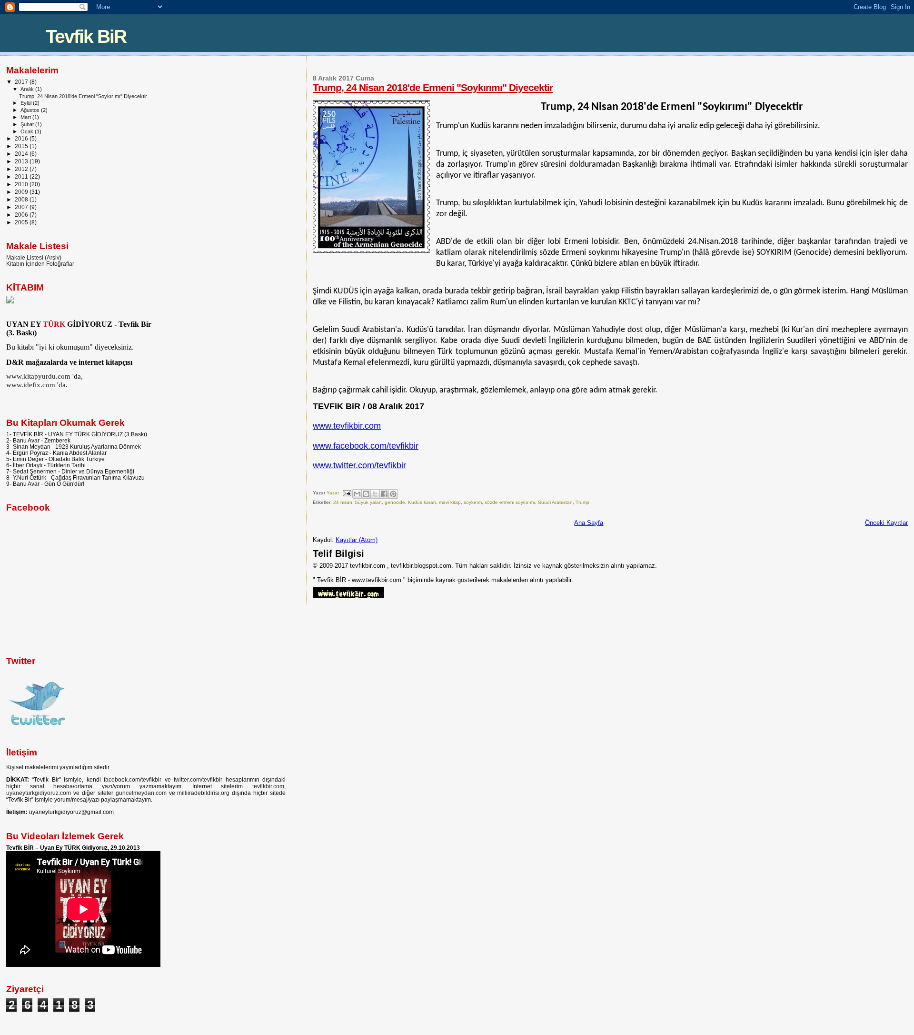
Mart (26, 117)
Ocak (27, 131)
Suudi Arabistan (555, 502)
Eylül (26, 103)
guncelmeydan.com (141, 793)
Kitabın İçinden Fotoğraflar (40, 264)
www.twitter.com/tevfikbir (359, 465)
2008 (22, 199)
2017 (22, 82)
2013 (22, 161)
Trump (582, 502)
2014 (22, 154)
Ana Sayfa (588, 522)
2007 (22, 207)
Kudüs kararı (422, 502)
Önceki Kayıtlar (886, 522)
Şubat (27, 124)
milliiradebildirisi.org (203, 793)
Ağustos (30, 110)
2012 (22, 169)
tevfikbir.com (268, 786)
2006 (22, 214)
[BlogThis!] (366, 494)
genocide (395, 502)
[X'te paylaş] (375, 494)
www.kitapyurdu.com (38, 376)
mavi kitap (450, 502)
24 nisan (342, 502)
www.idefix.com (30, 385)
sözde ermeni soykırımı (510, 502)
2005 (22, 222)
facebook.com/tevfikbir (132, 779)
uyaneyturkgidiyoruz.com (38, 793)
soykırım (473, 502)
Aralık (27, 89)
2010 (22, 184)
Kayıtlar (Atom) (357, 539)
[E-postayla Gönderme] (346, 492)
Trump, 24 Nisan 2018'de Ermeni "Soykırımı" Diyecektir (433, 87)
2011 (22, 176)
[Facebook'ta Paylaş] (384, 494)
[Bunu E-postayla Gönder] (357, 494)
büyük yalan (368, 502)
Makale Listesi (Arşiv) (33, 257)
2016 (22, 138)
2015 (22, 146)
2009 (22, 192)
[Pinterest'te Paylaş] (393, 494)
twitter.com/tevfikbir (198, 779)
